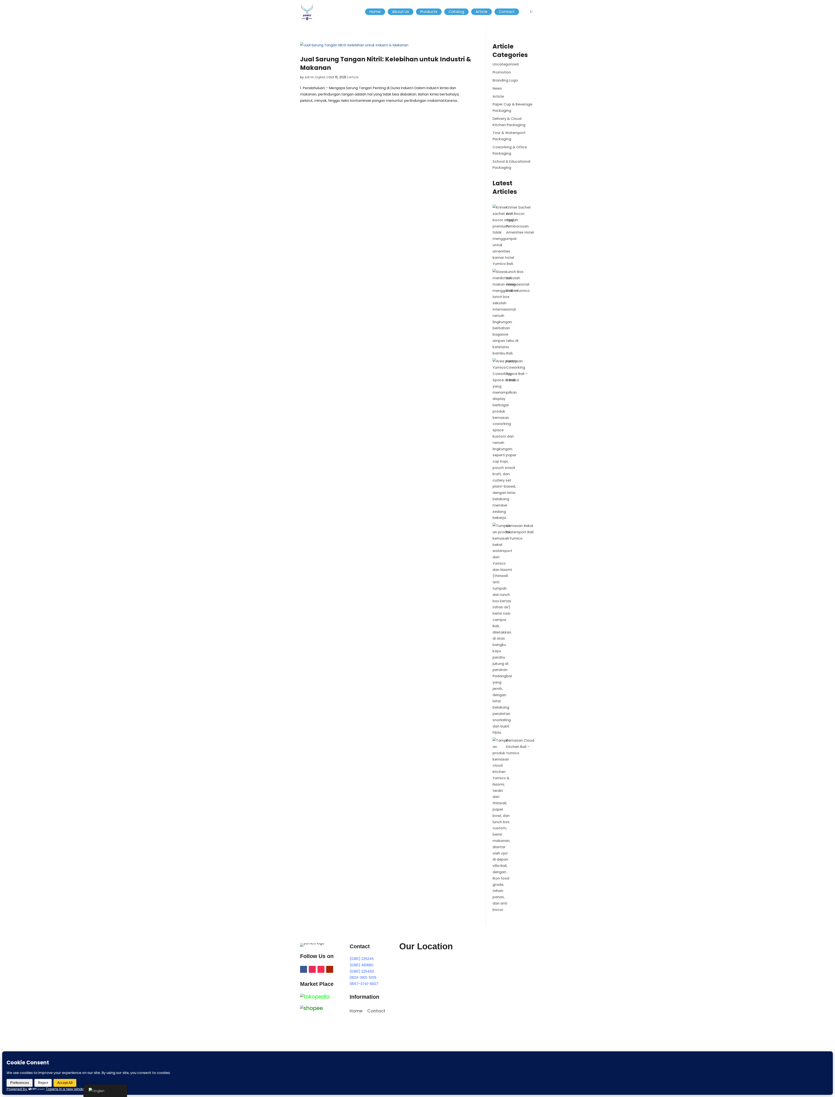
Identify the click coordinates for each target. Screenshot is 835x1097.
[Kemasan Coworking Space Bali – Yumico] (505, 439)
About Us (400, 11)
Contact (507, 11)
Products (428, 11)
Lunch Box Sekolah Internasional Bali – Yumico (518, 281)
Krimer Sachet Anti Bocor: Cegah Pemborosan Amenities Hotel (520, 220)
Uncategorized (506, 64)
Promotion (502, 72)
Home (375, 11)
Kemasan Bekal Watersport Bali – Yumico (520, 532)
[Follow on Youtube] (329, 969)
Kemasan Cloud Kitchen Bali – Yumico (520, 747)
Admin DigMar (315, 77)
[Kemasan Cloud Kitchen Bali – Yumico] (501, 825)
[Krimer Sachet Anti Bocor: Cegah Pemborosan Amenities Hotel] (504, 235)
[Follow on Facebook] (303, 969)
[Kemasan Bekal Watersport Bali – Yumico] (502, 629)
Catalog (456, 11)
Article (482, 11)
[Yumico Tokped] (315, 996)
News (497, 88)
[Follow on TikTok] (320, 969)
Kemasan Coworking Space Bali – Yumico (517, 370)
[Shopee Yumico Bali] (311, 1008)
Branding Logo (505, 80)
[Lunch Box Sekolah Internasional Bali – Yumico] (505, 312)
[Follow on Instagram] (312, 969)
